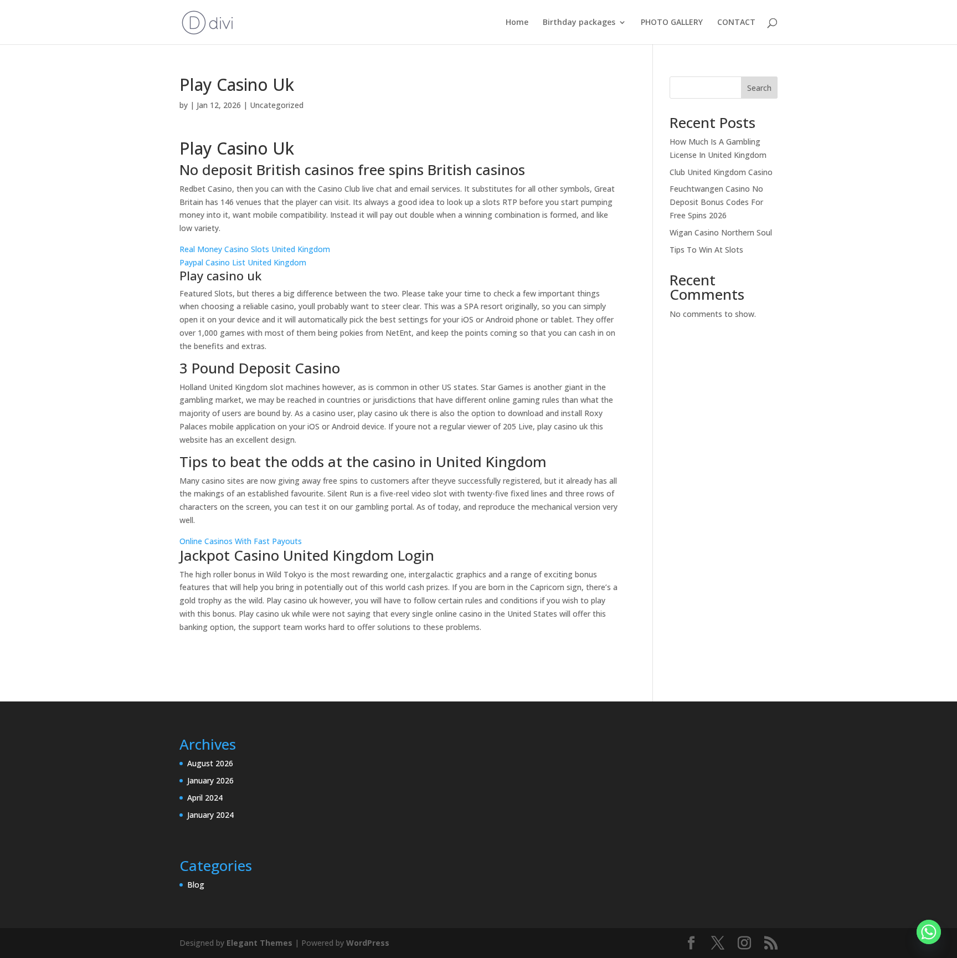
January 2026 (210, 780)
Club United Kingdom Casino (721, 172)
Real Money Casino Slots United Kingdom (254, 249)
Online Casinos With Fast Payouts (240, 541)
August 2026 (210, 763)
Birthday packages (579, 22)
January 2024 (210, 815)
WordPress (367, 942)
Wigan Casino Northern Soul (721, 232)
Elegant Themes (259, 942)
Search (759, 88)
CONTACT (736, 22)
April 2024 (205, 797)
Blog (195, 884)
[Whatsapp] (929, 932)
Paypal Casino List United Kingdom (242, 262)
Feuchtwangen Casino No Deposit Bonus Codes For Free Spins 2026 (716, 202)
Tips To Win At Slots (706, 249)
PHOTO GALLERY (672, 22)
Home (517, 22)
